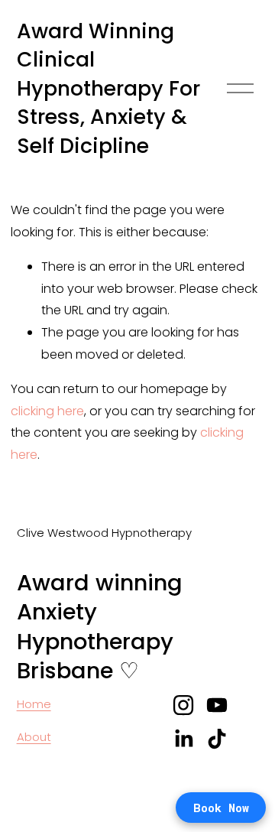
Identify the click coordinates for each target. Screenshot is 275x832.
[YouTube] (217, 705)
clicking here (47, 411)
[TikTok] (217, 738)
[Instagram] (183, 705)
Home (34, 704)
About (34, 737)
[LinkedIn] (183, 738)
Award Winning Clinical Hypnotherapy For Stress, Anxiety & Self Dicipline (108, 88)
